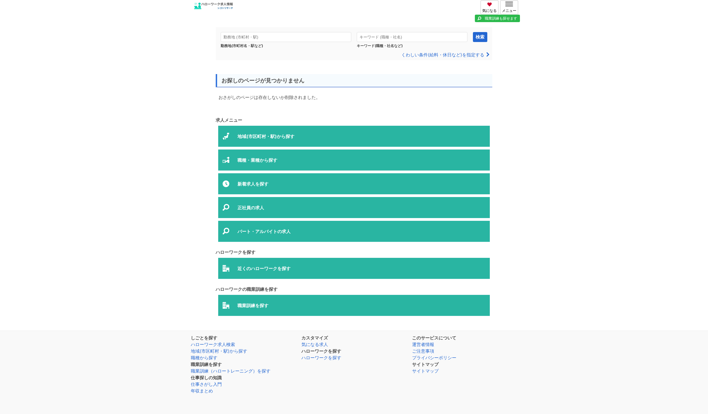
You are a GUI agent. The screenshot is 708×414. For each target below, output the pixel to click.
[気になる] (490, 3)
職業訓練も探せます (501, 18)
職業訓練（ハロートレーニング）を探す (230, 371)
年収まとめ (202, 391)
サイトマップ (425, 371)
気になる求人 (314, 344)
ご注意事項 (423, 351)
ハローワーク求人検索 (213, 344)
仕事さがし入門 (206, 384)
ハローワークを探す (321, 357)
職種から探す (204, 357)
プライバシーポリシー (434, 357)
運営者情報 (423, 344)
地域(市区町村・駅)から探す (219, 351)
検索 (480, 37)
